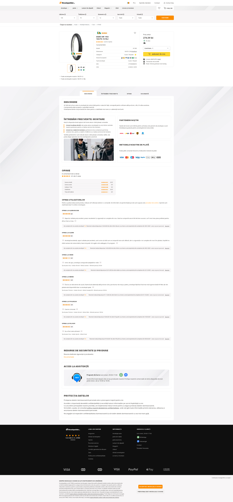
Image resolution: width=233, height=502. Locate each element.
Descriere (88, 93)
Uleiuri (99, 8)
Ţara (89, 452)
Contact (157, 3)
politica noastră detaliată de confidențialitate (103, 408)
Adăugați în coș (158, 54)
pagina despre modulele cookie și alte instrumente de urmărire (87, 494)
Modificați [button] (134, 51)
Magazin (107, 8)
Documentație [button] (69, 357)
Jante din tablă (117, 437)
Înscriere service (93, 443)
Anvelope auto (117, 433)
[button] (157, 226)
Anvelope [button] (64, 8)
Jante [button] (74, 8)
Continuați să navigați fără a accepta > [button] (221, 478)
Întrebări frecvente (109, 93)
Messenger (143, 441)
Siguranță (145, 93)
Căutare (165, 18)
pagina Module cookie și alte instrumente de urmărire (104, 497)
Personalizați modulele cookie (150, 491)
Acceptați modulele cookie (150, 486)
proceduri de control (152, 203)
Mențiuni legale (93, 446)
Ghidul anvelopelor (94, 437)
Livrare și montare (128, 8)
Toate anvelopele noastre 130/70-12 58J (73, 79)
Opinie (129, 93)
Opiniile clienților (145, 3)
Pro (134, 3)
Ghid (117, 8)
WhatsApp (143, 437)
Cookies (90, 459)
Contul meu (170, 3)
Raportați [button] (167, 226)
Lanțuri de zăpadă (87, 8)
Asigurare (91, 433)
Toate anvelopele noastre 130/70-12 (72, 76)
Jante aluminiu (117, 440)
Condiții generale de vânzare (97, 449)
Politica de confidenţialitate (96, 456)
